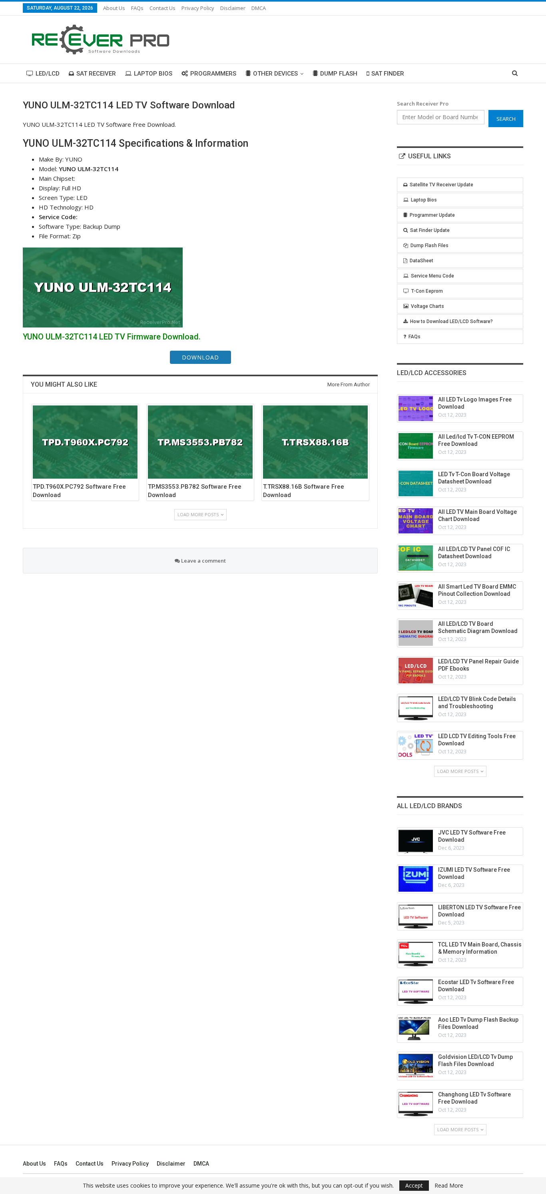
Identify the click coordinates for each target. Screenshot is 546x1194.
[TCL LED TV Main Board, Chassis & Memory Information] (416, 953)
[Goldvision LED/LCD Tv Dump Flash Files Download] (416, 1066)
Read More (448, 1185)
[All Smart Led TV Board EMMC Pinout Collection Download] (416, 596)
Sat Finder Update (430, 230)
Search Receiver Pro (422, 103)
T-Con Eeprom (427, 291)
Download (200, 357)
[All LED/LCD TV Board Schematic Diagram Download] (416, 633)
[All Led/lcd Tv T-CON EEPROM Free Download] (416, 446)
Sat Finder (387, 73)
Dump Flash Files (429, 245)
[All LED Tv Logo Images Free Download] (416, 408)
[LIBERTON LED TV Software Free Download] (416, 916)
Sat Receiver (96, 73)
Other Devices (275, 73)
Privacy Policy (197, 8)
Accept (414, 1185)
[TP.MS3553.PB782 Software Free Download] (200, 442)
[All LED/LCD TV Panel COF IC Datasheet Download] (416, 558)
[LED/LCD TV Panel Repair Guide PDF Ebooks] (416, 670)
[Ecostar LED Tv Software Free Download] (416, 991)
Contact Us (162, 8)
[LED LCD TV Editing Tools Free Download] (416, 745)
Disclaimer (232, 8)
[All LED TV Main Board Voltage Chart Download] (416, 521)
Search (506, 118)
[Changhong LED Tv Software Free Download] (416, 1103)
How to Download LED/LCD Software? (451, 321)
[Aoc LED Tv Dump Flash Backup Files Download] (416, 1029)
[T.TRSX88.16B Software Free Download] (315, 442)
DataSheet (421, 261)
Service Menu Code (432, 276)
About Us (114, 8)
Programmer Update (432, 215)
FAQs (137, 8)
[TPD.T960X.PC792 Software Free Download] (85, 442)
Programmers (213, 73)
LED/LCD (48, 73)
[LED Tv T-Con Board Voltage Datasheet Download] (416, 483)
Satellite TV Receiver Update (441, 185)
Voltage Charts (427, 306)
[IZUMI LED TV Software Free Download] (416, 879)
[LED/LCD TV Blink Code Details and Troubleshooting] (416, 708)
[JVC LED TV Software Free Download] (416, 842)
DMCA (258, 8)
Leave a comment (203, 560)
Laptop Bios (153, 73)
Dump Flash (338, 73)
